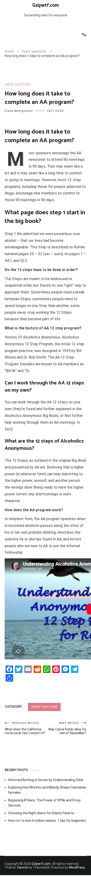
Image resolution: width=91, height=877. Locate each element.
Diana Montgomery (19, 111)
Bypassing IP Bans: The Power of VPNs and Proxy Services (44, 802)
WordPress (77, 867)
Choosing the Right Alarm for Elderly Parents (41, 813)
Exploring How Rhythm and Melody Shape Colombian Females (47, 789)
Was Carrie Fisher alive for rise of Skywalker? (67, 728)
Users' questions (17, 84)
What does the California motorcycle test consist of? (25, 728)
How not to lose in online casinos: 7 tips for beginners (47, 820)
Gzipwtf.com (45, 5)
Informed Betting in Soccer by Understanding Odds (45, 780)
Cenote (22, 867)
